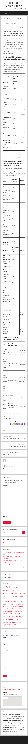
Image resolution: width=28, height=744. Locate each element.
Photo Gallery (20, 620)
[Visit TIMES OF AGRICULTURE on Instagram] (3, 542)
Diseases (19, 602)
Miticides (21, 606)
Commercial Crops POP (17, 599)
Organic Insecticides (13, 613)
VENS (15, 23)
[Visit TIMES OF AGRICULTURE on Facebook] (5, 542)
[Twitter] (19, 424)
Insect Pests (15, 606)
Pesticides (14, 620)
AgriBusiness (8, 587)
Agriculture (18, 587)
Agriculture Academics (9, 429)
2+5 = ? (4, 668)
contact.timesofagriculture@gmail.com (12, 689)
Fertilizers (4, 604)
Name (4, 505)
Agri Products (10, 596)
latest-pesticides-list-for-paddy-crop (12, 430)
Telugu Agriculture (16, 622)
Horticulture (6, 606)
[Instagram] (16, 424)
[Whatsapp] (14, 424)
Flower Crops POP (10, 604)
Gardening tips (20, 604)
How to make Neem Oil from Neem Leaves (13, 564)
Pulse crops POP (7, 622)
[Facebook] (11, 424)
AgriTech (15, 596)
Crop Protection (9, 601)
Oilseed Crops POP (8, 609)
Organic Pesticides (9, 616)
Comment (5, 485)
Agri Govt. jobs (13, 593)
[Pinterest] (21, 424)
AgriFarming (6, 593)
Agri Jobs (19, 593)
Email (4, 510)
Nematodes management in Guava (14, 157)
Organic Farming (13, 611)
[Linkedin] (24, 424)
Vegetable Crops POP (9, 625)
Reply (4, 471)
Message (5, 651)
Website (5, 516)
